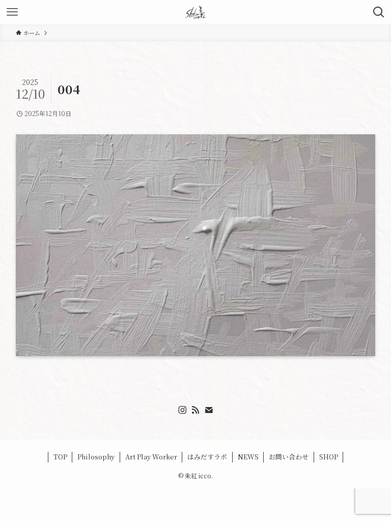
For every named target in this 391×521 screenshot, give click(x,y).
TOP (60, 456)
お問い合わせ (289, 456)
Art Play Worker (151, 456)
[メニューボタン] (12, 12)
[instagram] (182, 410)
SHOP (328, 456)
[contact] (209, 410)
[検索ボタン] (379, 12)
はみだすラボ (207, 456)
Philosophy (96, 456)
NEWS (248, 456)
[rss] (195, 410)
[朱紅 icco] (195, 12)
